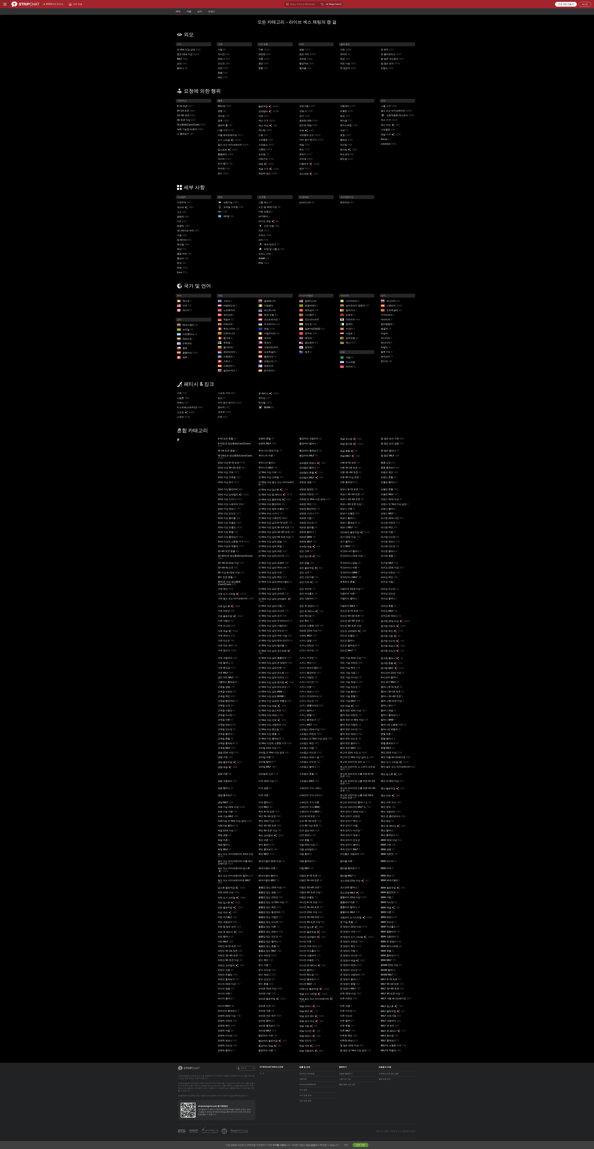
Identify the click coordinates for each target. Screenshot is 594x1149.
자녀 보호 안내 (305, 1095)
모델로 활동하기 (346, 1074)
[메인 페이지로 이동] (25, 4)
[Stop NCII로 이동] (239, 1131)
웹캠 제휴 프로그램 (347, 1084)
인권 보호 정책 (305, 1101)
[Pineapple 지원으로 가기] (224, 1131)
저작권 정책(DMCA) (307, 1084)
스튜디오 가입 (345, 1079)
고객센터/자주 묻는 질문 (389, 1074)
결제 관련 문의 (385, 1079)
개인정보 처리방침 (307, 1074)
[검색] (322, 4)
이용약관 (303, 1079)
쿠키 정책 (303, 1090)
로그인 (585, 4)
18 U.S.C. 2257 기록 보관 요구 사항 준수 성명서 (396, 1131)
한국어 (243, 1068)
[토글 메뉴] (5, 4)
